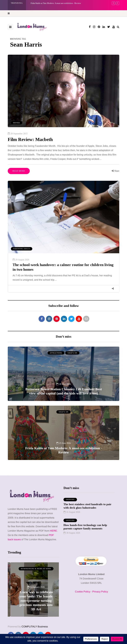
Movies (16, 123)
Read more (19, 171)
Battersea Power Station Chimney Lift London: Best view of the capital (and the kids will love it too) (63, 391)
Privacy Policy (100, 591)
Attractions (56, 353)
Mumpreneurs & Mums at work (33, 568)
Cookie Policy (82, 591)
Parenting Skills (21, 249)
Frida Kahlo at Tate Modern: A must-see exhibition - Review (63, 450)
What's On (72, 353)
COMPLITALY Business (35, 626)
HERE (53, 530)
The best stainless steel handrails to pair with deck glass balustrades (87, 506)
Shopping (70, 499)
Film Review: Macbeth (30, 139)
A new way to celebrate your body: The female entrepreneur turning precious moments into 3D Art (33, 600)
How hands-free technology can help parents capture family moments (85, 526)
